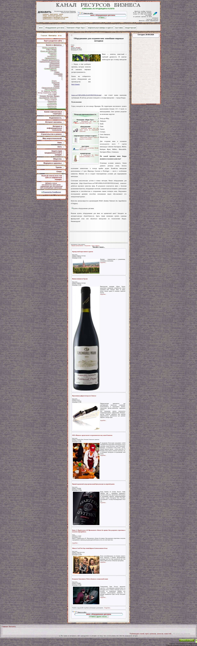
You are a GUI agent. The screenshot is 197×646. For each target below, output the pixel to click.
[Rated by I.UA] (172, 641)
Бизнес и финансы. (96, 245)
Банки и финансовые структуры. (53, 113)
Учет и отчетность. (51, 89)
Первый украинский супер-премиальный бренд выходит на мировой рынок (93, 484)
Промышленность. (51, 58)
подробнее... (103, 262)
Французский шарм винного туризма (82, 251)
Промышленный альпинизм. (51, 88)
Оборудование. (87, 245)
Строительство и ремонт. (51, 134)
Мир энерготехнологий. (52, 138)
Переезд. (57, 84)
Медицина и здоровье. (53, 163)
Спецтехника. (52, 103)
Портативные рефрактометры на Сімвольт (84, 396)
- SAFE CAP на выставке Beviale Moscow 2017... (89, 147)
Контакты (12, 626)
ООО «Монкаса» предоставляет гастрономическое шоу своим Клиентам (92, 435)
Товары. (57, 72)
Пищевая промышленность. (78, 245)
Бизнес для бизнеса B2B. (49, 51)
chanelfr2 (78, 47)
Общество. (57, 159)
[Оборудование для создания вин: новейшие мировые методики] (86, 58)
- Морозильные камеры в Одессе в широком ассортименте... (86, 137)
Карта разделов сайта (53, 41)
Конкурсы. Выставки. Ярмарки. (50, 96)
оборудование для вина (54, 28)
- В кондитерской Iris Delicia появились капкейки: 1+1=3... (89, 154)
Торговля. (54, 70)
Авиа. (59, 142)
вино (72, 46)
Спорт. (59, 171)
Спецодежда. (58, 74)
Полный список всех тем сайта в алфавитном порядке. (51, 177)
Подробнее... (107, 608)
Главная (5, 626)
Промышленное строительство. (50, 61)
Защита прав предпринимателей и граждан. (53, 153)
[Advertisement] (108, 78)
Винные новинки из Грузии (80, 279)
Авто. (59, 147)
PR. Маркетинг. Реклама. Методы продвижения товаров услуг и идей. (47, 93)
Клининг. (57, 86)
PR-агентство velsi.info (181, 634)
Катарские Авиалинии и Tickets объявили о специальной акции (90, 579)
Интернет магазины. (53, 122)
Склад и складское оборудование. (51, 100)
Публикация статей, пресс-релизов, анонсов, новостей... (151, 634)
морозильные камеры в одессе (100, 28)
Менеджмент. (52, 53)
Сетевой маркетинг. (51, 68)
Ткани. (61, 75)
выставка (119, 28)
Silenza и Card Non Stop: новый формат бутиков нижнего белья (89, 548)
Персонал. (53, 54)
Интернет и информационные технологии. (54, 128)
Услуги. (54, 81)
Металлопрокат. (55, 65)
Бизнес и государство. (50, 47)
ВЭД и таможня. (52, 49)
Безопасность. (52, 56)
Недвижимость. (55, 118)
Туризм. (59, 167)
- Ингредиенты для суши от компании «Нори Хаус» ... (87, 121)
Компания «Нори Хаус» (76, 28)
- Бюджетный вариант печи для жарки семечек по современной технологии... (89, 129)
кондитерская (130, 28)
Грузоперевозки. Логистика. (48, 98)
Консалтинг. (56, 82)
